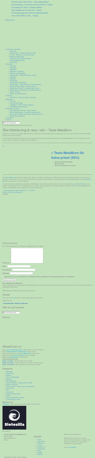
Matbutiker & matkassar (17, 71)
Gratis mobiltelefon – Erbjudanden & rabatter (19, 383)
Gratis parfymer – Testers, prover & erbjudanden (20, 386)
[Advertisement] (47, 35)
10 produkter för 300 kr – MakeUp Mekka (26, 7)
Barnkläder (13, 68)
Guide (39, 439)
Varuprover (13, 51)
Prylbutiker (13, 77)
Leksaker (9, 379)
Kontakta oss (41, 447)
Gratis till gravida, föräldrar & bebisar (20, 58)
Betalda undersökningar (17, 57)
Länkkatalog (41, 449)
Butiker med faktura (8, 363)
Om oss (40, 445)
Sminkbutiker (14, 81)
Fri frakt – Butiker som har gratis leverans (22, 55)
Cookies (40, 452)
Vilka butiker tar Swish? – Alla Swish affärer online (24, 88)
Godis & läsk (10, 373)
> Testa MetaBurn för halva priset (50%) (67, 155)
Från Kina (13, 101)
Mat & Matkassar (11, 381)
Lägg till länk (41, 441)
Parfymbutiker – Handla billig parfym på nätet (23, 75)
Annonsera (41, 443)
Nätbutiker (9, 64)
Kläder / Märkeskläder (12, 377)
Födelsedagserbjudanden (17, 60)
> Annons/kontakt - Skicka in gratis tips (15, 303)
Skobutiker (13, 79)
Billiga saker (9, 99)
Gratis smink (10, 392)
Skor (7, 390)
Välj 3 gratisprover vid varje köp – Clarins (26, 10)
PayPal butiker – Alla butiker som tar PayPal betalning (25, 84)
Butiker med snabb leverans (18, 94)
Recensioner (10, 118)
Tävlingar (9, 95)
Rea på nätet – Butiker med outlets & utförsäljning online (26, 114)
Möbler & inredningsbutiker (18, 73)
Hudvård (8, 375)
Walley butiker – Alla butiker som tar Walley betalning (25, 90)
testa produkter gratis (10, 177)
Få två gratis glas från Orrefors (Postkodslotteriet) (29, 13)
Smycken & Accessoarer (13, 394)
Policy (39, 451)
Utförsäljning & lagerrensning (18, 107)
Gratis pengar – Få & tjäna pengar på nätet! (23, 53)
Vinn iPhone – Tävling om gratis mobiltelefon (23, 97)
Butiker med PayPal (8, 364)
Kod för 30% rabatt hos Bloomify (13, 192)
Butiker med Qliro (15, 92)
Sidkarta (40, 454)
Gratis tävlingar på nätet (13, 399)
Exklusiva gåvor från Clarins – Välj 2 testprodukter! (30, 2)
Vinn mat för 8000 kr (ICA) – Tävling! (24, 15)
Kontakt (8, 120)
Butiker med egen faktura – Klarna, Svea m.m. (23, 86)
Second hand (10, 388)
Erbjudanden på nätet (12, 108)
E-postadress (7, 270)
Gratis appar (13, 62)
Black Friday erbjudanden (17, 116)
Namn (5, 266)
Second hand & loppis (16, 103)
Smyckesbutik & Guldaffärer (18, 82)
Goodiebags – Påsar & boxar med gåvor (22, 105)
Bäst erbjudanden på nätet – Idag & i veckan (23, 110)
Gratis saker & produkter (13, 49)
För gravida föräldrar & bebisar (15, 397)
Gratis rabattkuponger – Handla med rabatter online (25, 112)
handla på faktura (80, 184)
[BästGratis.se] (10, 20)
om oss (14, 298)
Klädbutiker (13, 69)
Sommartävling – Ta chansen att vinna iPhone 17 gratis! (32, 4)
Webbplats (6, 273)
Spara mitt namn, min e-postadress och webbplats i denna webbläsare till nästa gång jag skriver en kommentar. (39, 277)
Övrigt (8, 396)
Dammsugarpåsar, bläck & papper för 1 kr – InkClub (19, 190)
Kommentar (7, 263)
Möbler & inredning (11, 384)
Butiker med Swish (8, 361)
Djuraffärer (13, 66)
